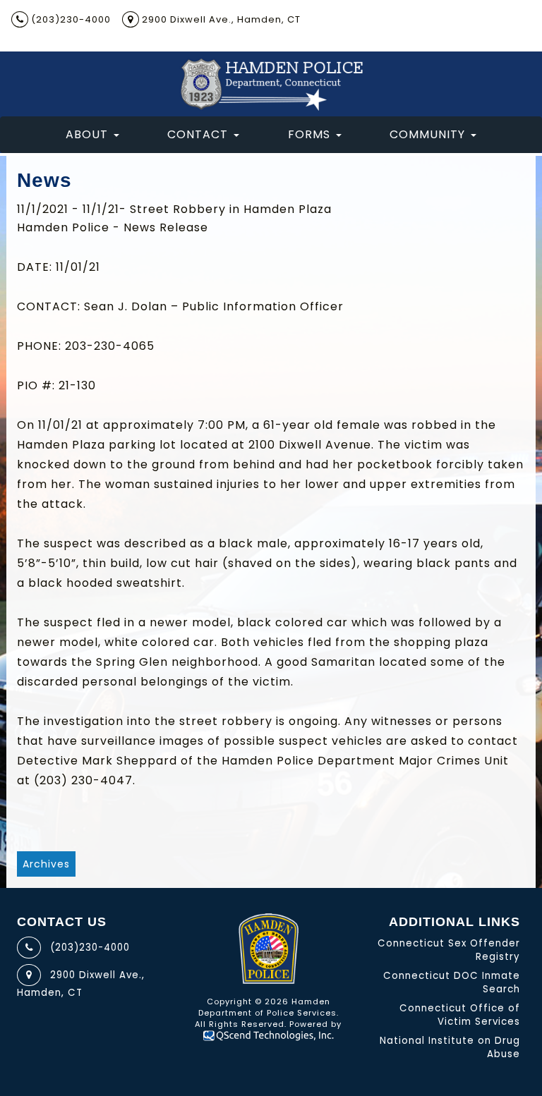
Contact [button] (197, 134)
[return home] (271, 84)
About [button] (87, 134)
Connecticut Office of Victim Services (459, 1014)
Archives (46, 864)
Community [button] (427, 134)
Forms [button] (309, 134)
